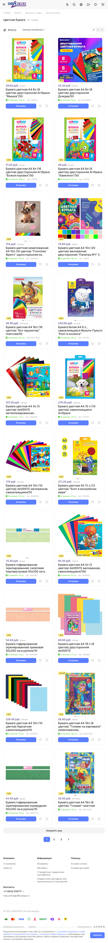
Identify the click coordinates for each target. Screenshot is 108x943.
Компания (8, 858)
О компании (9, 863)
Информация (44, 858)
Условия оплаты (79, 863)
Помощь (75, 858)
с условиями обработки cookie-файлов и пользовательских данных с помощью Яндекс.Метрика (44, 932)
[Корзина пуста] (102, 4)
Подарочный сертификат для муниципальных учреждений (52, 880)
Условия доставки (80, 868)
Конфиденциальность (13, 927)
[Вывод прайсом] (102, 30)
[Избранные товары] (95, 4)
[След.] (68, 839)
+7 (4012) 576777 (12, 891)
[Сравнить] (47, 106)
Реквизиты (42, 863)
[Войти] (81, 4)
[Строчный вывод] (98, 30)
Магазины (42, 868)
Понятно (97, 935)
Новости (7, 868)
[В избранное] (40, 106)
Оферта (32, 927)
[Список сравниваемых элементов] (88, 4)
